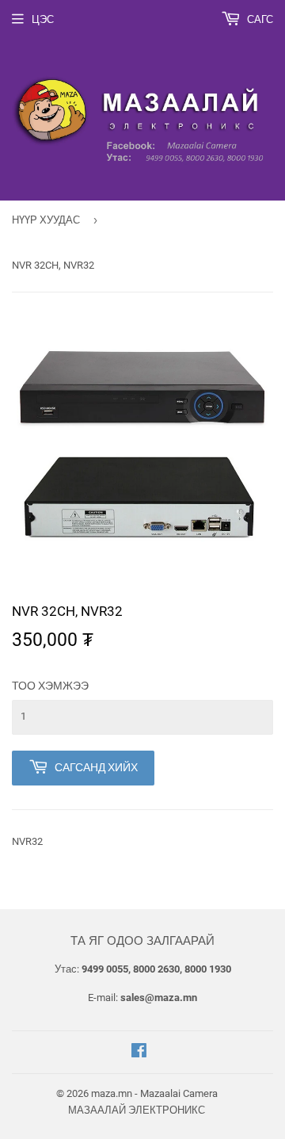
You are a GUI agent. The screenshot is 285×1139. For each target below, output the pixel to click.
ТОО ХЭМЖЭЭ (50, 685)
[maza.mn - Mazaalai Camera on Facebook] (139, 1053)
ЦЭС (43, 19)
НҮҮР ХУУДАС (46, 220)
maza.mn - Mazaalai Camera (154, 1093)
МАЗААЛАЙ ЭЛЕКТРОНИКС (136, 1110)
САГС (259, 19)
